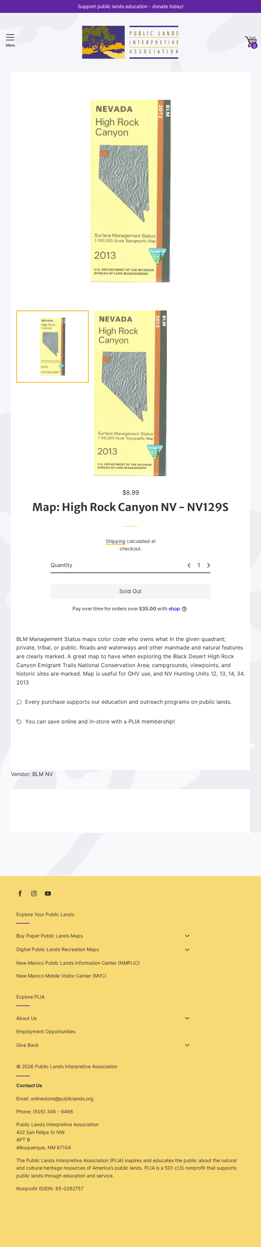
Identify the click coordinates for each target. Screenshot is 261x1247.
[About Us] (187, 1018)
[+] (208, 565)
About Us (26, 1018)
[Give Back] (187, 1045)
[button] (251, 42)
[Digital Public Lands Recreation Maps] (187, 950)
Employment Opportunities (45, 1031)
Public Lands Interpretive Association (76, 1066)
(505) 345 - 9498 (53, 1111)
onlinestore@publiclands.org (62, 1098)
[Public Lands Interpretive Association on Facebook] (20, 894)
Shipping (115, 541)
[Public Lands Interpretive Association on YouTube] (48, 894)
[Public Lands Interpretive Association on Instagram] (34, 894)
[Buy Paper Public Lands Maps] (187, 936)
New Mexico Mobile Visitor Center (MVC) (61, 976)
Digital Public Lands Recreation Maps (57, 949)
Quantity (61, 565)
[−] (189, 565)
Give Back (27, 1045)
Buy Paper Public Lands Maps (49, 936)
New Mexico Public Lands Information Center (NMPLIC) (78, 963)
